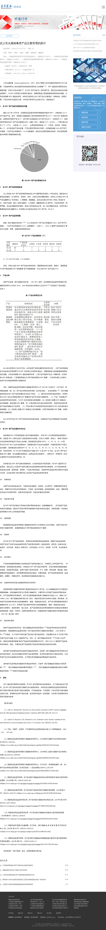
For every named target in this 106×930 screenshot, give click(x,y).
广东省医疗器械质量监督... (37, 906)
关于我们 (10, 913)
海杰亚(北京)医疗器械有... (37, 908)
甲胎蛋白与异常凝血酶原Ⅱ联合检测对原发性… (88, 40)
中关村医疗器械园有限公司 (15, 901)
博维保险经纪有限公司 (80, 899)
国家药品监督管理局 (14, 899)
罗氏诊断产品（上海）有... (37, 901)
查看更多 (76, 908)
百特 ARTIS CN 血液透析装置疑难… (84, 47)
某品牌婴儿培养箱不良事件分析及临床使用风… (88, 51)
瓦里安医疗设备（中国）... (15, 904)
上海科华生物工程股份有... (37, 904)
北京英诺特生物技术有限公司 (60, 908)
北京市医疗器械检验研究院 (59, 899)
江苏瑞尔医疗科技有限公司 (59, 904)
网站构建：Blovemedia (68, 925)
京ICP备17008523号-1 (55, 925)
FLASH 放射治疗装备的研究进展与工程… (86, 44)
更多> (104, 35)
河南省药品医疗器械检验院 (81, 901)
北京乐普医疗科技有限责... (81, 904)
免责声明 (58, 913)
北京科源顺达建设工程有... (81, 906)
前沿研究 (9, 36)
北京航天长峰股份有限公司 (59, 906)
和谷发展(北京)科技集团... (15, 908)
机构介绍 (20, 913)
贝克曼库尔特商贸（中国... (15, 906)
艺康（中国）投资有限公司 (59, 901)
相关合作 (39, 913)
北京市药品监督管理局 (36, 899)
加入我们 (49, 913)
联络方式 (30, 913)
